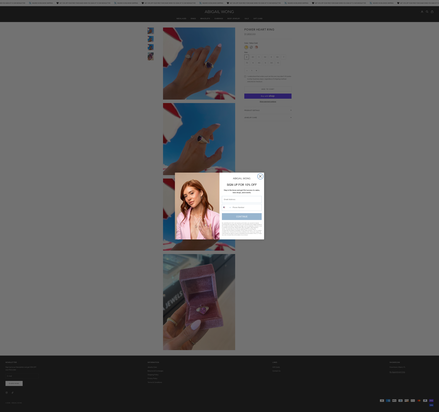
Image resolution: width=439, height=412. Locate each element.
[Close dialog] (260, 176)
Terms (251, 230)
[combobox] (226, 207)
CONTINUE (242, 216)
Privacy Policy (244, 230)
